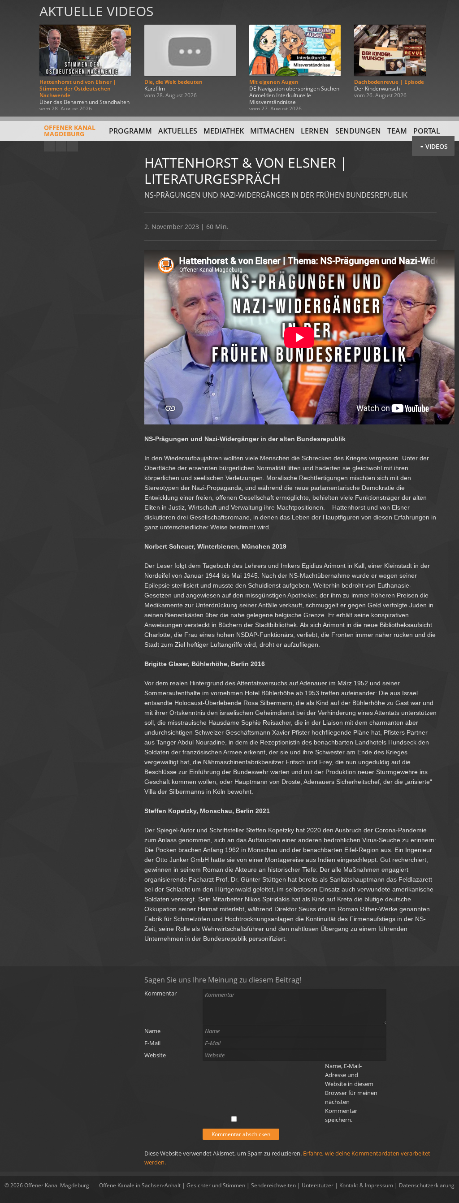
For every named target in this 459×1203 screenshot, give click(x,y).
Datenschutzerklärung (427, 1185)
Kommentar (160, 993)
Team (397, 131)
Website (155, 1055)
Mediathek (224, 131)
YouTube (49, 146)
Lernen (315, 131)
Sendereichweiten (273, 1185)
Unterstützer (317, 1185)
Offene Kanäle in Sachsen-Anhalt (140, 1185)
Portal (426, 131)
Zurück (17, 55)
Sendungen (358, 131)
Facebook (61, 146)
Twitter (72, 146)
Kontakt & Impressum (366, 1185)
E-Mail (152, 1043)
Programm (130, 131)
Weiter (442, 55)
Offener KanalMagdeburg (69, 130)
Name (152, 1031)
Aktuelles (177, 131)
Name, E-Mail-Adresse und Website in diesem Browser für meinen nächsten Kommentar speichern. (351, 1093)
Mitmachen (272, 131)
